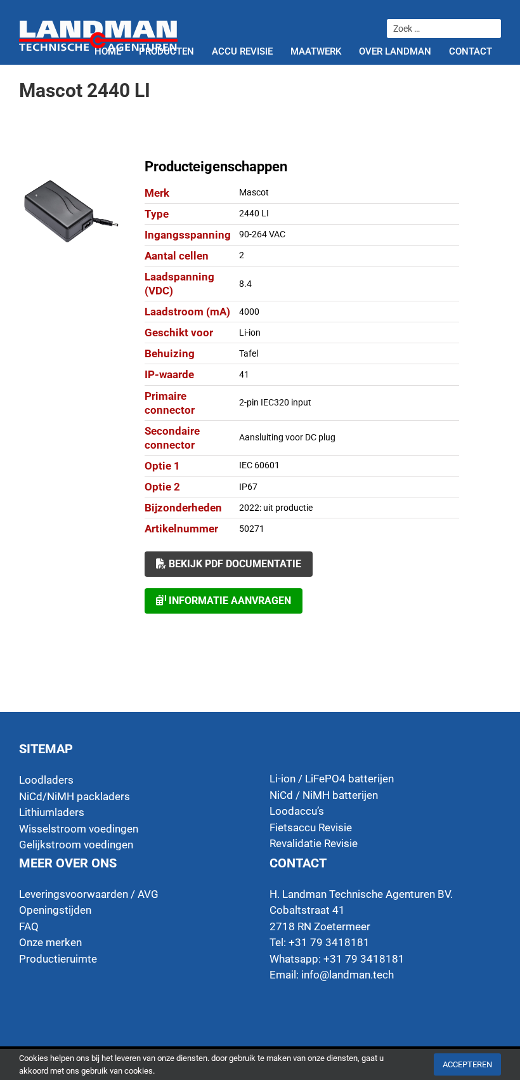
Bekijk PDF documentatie (233, 564)
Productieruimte (58, 958)
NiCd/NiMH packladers (74, 796)
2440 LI (254, 213)
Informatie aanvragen (228, 601)
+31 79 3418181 (364, 958)
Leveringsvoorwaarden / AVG (89, 894)
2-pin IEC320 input (275, 402)
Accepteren (467, 1064)
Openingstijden (55, 910)
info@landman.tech (347, 974)
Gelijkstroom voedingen (76, 844)
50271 (251, 529)
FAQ (29, 926)
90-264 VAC (262, 234)
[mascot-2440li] (72, 211)
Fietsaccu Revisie (311, 827)
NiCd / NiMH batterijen (324, 795)
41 (244, 374)
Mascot (254, 192)
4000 (249, 311)
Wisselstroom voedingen (78, 828)
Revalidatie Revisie (314, 843)
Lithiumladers (51, 812)
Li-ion (250, 332)
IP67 (248, 487)
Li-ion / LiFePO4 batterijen (332, 778)
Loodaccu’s (297, 811)
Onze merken (50, 942)
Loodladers (46, 780)
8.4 (245, 284)
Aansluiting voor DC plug (287, 437)
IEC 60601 (259, 465)
